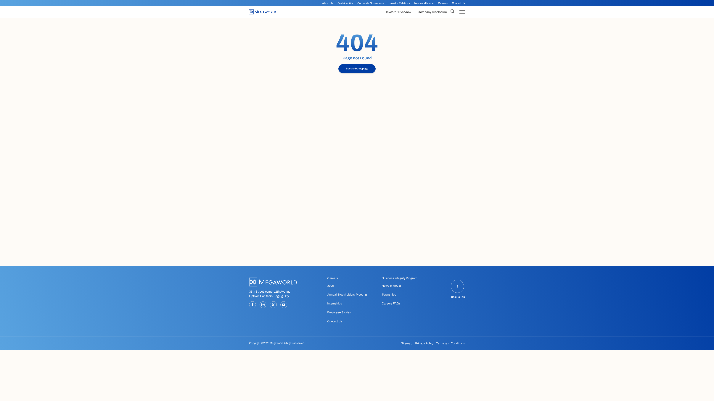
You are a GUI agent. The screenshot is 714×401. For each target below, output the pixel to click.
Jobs (330, 285)
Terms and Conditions (450, 343)
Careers (443, 3)
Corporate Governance (370, 3)
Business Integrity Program (399, 278)
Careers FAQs (391, 303)
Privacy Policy (424, 343)
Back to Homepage (357, 68)
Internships (334, 303)
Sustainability (345, 3)
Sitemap (406, 343)
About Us (327, 3)
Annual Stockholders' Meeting (347, 294)
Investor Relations (399, 3)
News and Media (424, 3)
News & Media (391, 285)
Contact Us (458, 3)
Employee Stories (339, 312)
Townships (389, 294)
